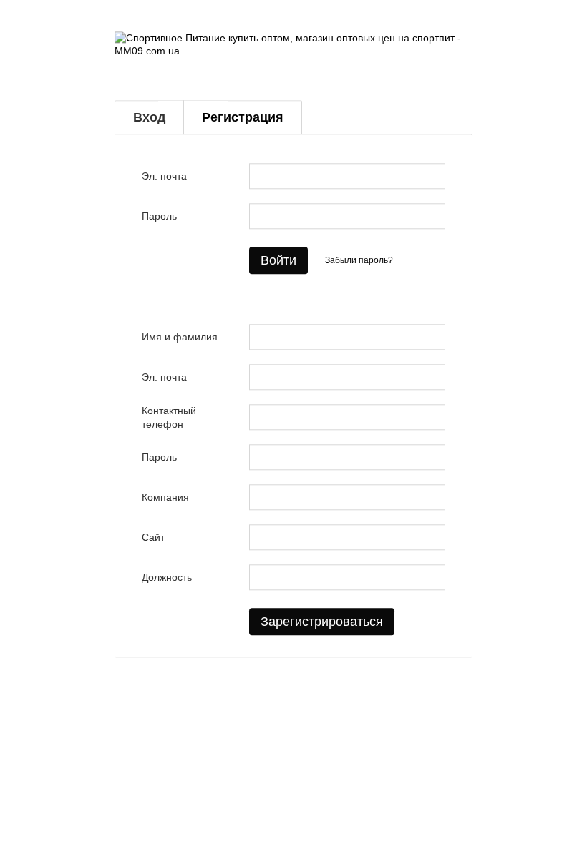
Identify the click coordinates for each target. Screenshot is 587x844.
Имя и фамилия (180, 337)
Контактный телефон (169, 418)
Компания (165, 498)
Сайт (153, 538)
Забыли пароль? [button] (359, 260)
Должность (167, 578)
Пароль (159, 216)
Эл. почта (164, 176)
